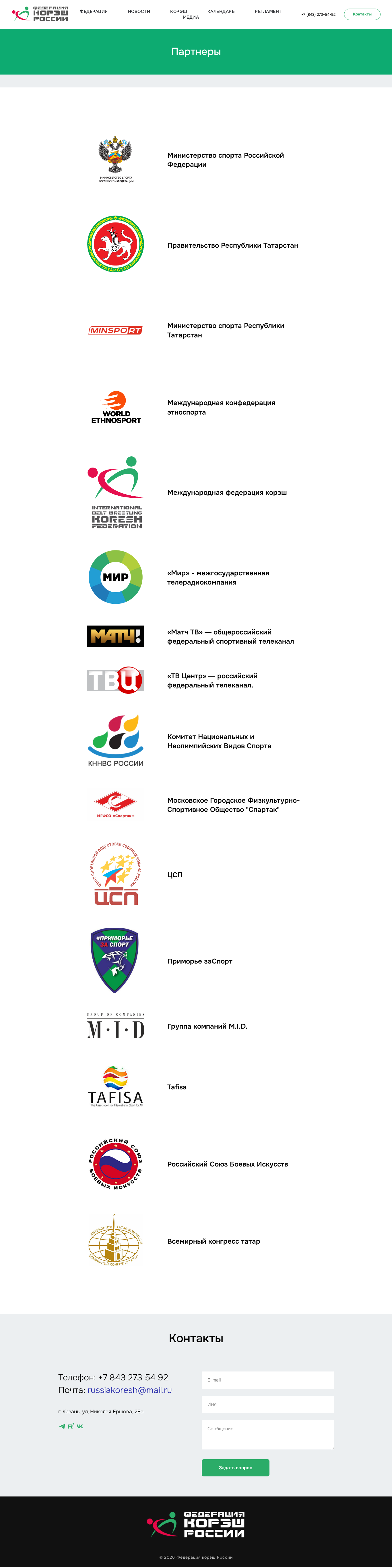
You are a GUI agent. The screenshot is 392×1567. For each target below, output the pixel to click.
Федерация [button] (94, 11)
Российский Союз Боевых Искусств (227, 1164)
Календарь (221, 11)
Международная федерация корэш (227, 492)
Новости (139, 11)
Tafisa (177, 1087)
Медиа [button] (191, 17)
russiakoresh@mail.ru (130, 1390)
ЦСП (175, 875)
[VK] (80, 1426)
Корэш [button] (178, 11)
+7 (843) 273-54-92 (318, 14)
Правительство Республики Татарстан (232, 245)
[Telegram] (62, 1426)
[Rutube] (71, 1426)
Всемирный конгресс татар (213, 1241)
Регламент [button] (268, 11)
